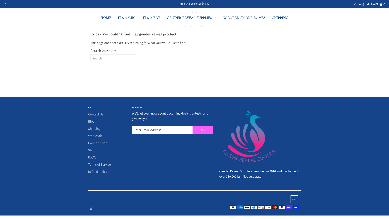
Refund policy (97, 171)
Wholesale (95, 136)
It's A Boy (151, 18)
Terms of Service (99, 164)
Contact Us (95, 114)
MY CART (376, 4)
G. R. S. (194, 12)
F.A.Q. (92, 157)
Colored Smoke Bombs (244, 18)
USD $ (294, 199)
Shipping (280, 18)
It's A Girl (127, 18)
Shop (91, 150)
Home (106, 18)
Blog (91, 121)
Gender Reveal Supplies (189, 17)
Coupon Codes (98, 143)
